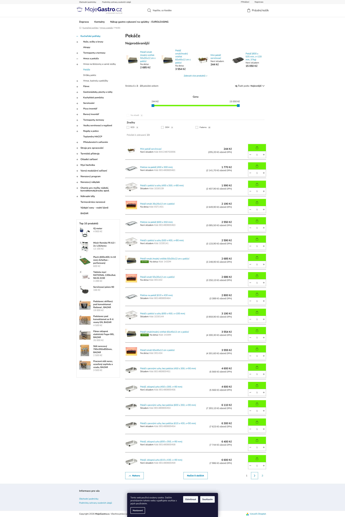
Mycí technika (88, 165)
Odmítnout (190, 499)
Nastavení (138, 510)
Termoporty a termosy (94, 52)
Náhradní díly (88, 196)
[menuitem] (84, 21)
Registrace (259, 2)
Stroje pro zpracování (92, 147)
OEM (168, 127)
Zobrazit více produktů (194, 75)
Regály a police (91, 131)
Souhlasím (207, 499)
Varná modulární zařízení (94, 170)
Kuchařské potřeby (90, 36)
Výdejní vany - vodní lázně (94, 207)
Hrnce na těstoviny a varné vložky (99, 64)
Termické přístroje (90, 153)
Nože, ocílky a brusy (93, 41)
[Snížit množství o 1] (250, 154)
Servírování (88, 103)
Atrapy (86, 47)
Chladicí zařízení (89, 159)
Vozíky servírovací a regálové (97, 125)
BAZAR (84, 213)
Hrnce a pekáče (91, 58)
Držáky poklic (89, 75)
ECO (134, 127)
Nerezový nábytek (90, 182)
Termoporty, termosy (93, 119)
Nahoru (136, 475)
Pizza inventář (90, 108)
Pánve (86, 86)
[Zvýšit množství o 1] (264, 154)
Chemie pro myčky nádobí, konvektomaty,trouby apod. (95, 189)
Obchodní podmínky (87, 2)
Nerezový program (91, 176)
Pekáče (86, 69)
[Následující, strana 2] (254, 475)
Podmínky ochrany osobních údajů (116, 2)
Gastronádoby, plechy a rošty (97, 92)
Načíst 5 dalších (195, 475)
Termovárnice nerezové (93, 202)
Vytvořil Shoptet (258, 513)
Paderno (205, 127)
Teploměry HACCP (92, 136)
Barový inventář (91, 114)
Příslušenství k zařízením (95, 142)
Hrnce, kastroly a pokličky (95, 80)
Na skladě (136, 115)
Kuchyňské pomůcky (93, 97)
